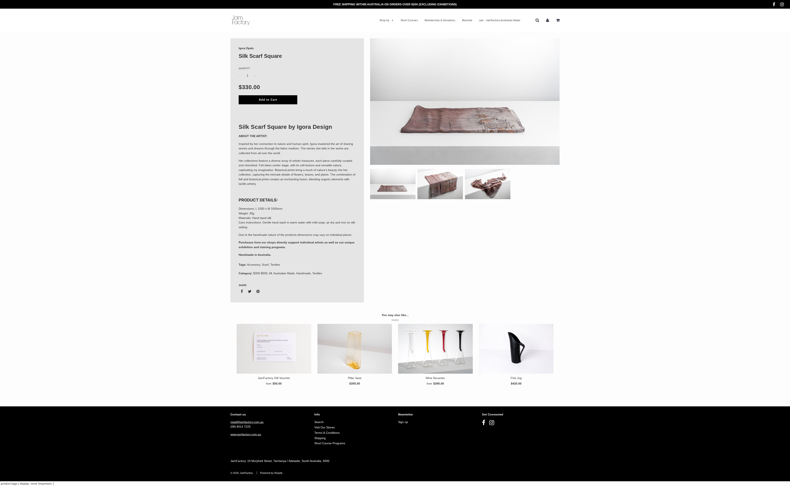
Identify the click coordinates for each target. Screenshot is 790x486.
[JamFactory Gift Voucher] (274, 349)
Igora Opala (246, 48)
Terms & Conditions (327, 432)
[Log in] (547, 20)
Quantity (244, 68)
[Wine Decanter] (435, 349)
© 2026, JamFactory (241, 473)
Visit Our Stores (324, 427)
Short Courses (409, 20)
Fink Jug (516, 378)
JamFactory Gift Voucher (274, 378)
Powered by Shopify (271, 473)
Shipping (320, 438)
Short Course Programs (329, 443)
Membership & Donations (440, 20)
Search (319, 422)
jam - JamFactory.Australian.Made (499, 20)
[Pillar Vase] (354, 349)
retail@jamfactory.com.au (247, 422)
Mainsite (467, 20)
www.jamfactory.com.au (245, 434)
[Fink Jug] (516, 349)
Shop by (384, 20)
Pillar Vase (354, 378)
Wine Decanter (435, 378)
